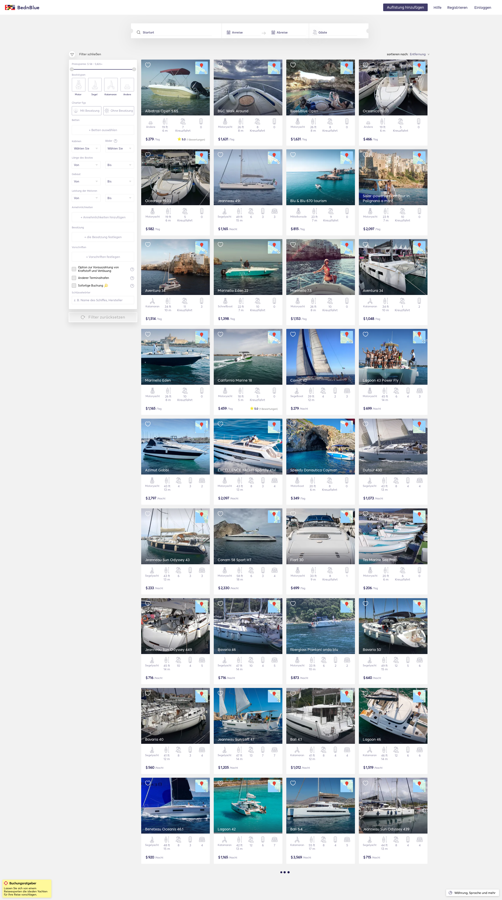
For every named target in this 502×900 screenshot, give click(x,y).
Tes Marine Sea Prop (380, 559)
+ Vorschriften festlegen (103, 257)
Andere (127, 94)
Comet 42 (298, 380)
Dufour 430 (372, 470)
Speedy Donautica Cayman (313, 470)
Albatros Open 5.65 (161, 111)
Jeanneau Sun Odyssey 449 (168, 649)
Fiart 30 (297, 559)
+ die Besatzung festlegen (103, 237)
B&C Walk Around (233, 111)
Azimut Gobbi (157, 470)
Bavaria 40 (154, 739)
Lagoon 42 (227, 829)
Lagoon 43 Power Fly (380, 380)
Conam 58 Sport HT (235, 559)
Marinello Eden (158, 380)
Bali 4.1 (296, 739)
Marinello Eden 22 (233, 290)
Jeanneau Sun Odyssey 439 (386, 829)
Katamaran (111, 94)
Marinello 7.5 (301, 290)
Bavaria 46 (227, 649)
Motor (78, 94)
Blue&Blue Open (304, 111)
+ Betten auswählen (103, 130)
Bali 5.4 (296, 829)
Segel (94, 94)
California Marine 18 (235, 380)
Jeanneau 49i (229, 200)
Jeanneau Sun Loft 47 (236, 739)
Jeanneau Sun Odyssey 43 (167, 559)
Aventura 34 (155, 290)
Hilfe (437, 7)
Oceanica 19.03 (376, 111)
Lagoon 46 (372, 739)
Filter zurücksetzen (106, 317)
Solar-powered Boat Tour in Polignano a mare (386, 198)
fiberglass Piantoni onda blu (314, 649)
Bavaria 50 (372, 649)
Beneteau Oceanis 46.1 (164, 829)
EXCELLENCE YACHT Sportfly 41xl (247, 470)
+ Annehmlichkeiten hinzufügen (103, 217)
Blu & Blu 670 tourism (308, 200)
